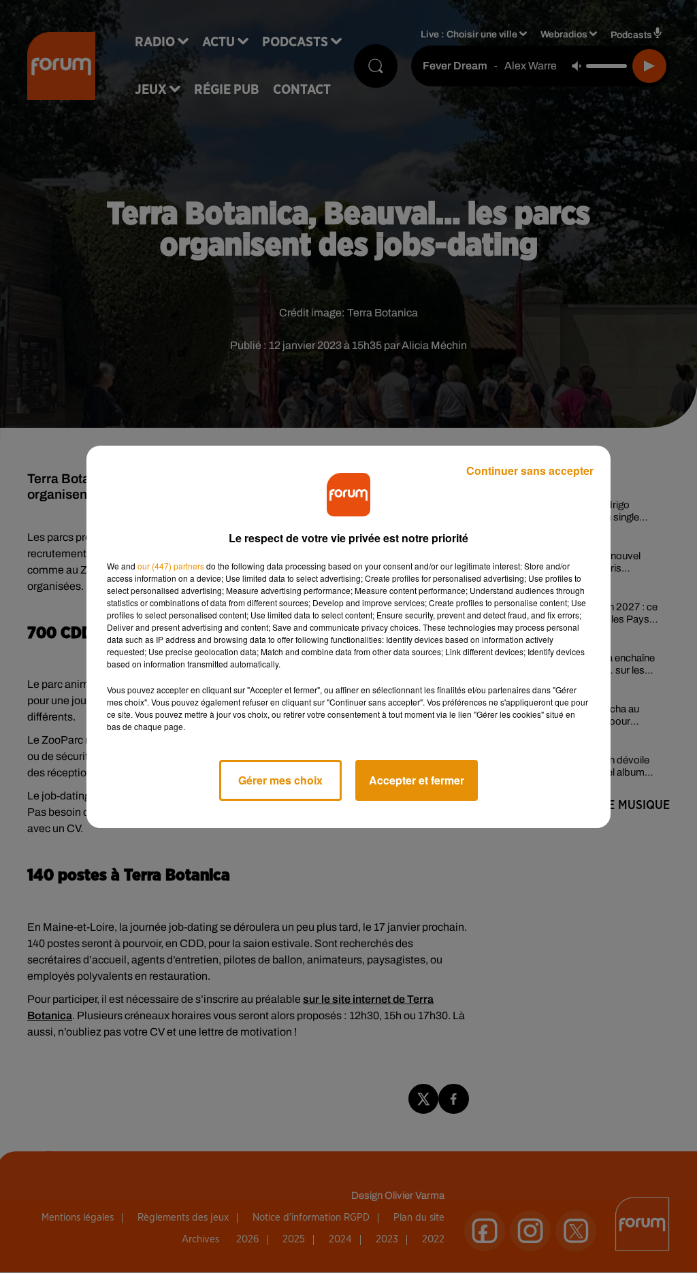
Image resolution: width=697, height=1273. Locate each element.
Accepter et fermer (416, 780)
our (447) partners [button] (170, 566)
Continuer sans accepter (530, 470)
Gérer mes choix (280, 780)
